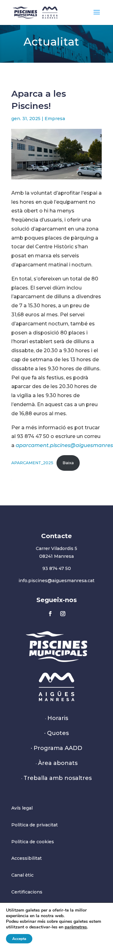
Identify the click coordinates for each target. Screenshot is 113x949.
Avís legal (22, 808)
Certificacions (26, 892)
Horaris (57, 718)
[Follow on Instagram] (63, 614)
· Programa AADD (56, 748)
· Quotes (56, 733)
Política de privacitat (34, 825)
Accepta (19, 938)
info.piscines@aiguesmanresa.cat (56, 580)
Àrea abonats (58, 763)
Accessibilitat (26, 858)
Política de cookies (32, 841)
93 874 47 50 (56, 568)
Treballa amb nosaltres (58, 778)
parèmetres (76, 927)
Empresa (55, 118)
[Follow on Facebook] (50, 614)
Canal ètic (22, 875)
